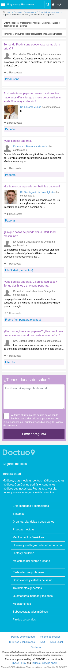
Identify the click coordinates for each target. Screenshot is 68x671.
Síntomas (18, 514)
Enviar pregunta (34, 434)
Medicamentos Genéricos (28, 537)
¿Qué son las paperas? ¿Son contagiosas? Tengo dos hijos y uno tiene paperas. (30, 284)
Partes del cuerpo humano (29, 572)
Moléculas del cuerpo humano (31, 561)
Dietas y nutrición (23, 553)
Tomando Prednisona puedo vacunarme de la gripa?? (32, 46)
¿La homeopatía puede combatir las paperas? (32, 186)
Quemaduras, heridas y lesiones (33, 596)
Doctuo (19, 452)
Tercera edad (12, 474)
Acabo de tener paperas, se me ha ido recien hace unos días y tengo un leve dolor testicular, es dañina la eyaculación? (32, 97)
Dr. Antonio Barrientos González (31, 146)
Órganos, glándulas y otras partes (33, 521)
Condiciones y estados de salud (32, 580)
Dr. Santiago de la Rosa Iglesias (37, 192)
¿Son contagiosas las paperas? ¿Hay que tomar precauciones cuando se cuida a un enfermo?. (33, 333)
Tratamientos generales (27, 588)
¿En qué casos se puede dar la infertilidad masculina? (30, 234)
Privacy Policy (18, 663)
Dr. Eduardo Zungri (30, 107)
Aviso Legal (56, 642)
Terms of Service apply (44, 663)
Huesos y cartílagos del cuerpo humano (37, 545)
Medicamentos (22, 604)
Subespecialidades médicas (30, 611)
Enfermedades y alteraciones (31, 506)
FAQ (42, 642)
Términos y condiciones (37, 422)
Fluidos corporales (24, 619)
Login (58, 4)
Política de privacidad (23, 636)
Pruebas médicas (23, 529)
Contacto (36, 647)
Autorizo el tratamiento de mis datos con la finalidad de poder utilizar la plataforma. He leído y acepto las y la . (33, 420)
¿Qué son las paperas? (18, 141)
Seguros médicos (15, 464)
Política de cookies (50, 636)
